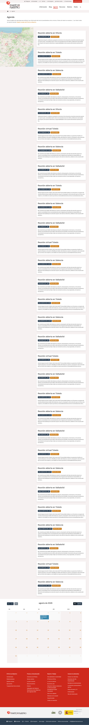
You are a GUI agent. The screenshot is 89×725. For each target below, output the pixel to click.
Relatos (69, 7)
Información (43, 7)
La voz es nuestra (51, 681)
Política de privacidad (63, 721)
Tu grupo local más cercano (13, 686)
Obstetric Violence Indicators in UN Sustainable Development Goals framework (54, 688)
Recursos (62, 7)
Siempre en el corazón (52, 696)
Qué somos (9, 683)
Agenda (55, 7)
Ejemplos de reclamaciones (74, 683)
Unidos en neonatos (52, 700)
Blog (50, 7)
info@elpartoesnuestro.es (76, 721)
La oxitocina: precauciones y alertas (74, 686)
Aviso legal (41, 721)
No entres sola (50, 683)
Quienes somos (10, 681)
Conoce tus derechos (73, 676)
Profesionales (71, 691)
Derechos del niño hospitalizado (72, 679)
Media (76, 7)
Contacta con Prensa (32, 676)
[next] (12, 603)
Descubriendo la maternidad (54, 676)
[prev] (8, 603)
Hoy (16, 603)
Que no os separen (51, 693)
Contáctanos (10, 676)
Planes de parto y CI (72, 689)
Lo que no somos (31, 681)
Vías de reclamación (72, 694)
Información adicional (51, 721)
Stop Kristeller (50, 698)
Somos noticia (30, 679)
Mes (75, 603)
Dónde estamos (10, 679)
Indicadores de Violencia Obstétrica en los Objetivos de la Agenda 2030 (33, 690)
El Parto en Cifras (51, 679)
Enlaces (29, 686)
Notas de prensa (31, 683)
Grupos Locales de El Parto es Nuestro (26, 22)
